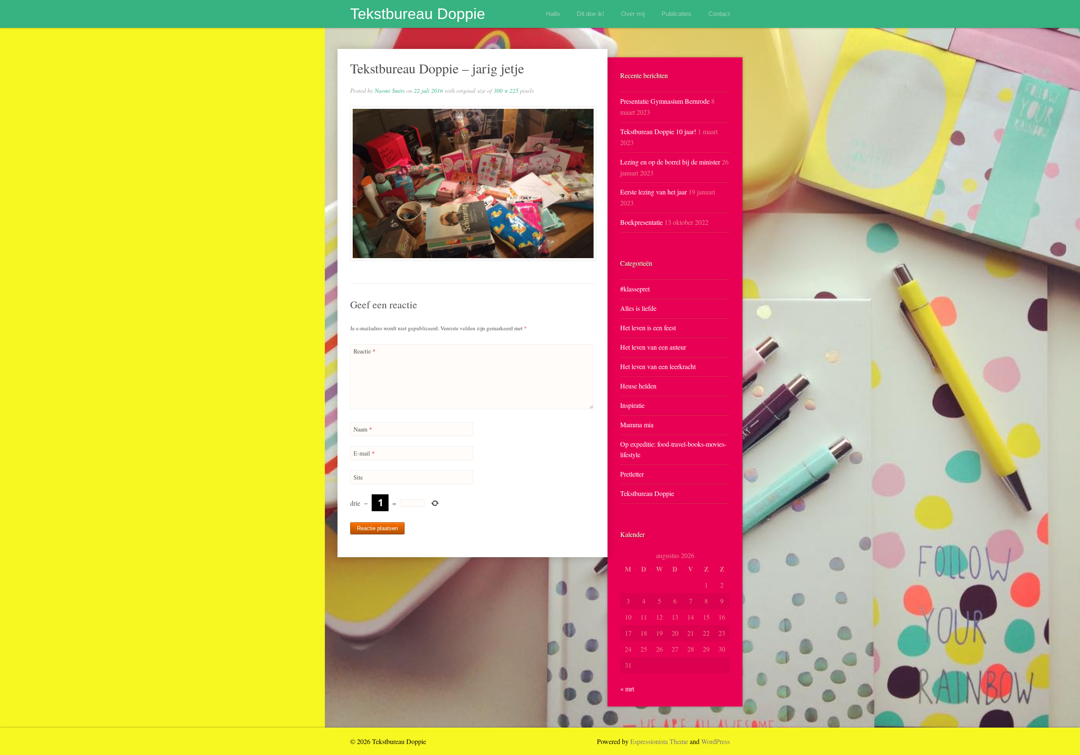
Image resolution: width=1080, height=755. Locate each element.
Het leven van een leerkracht (658, 366)
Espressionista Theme (659, 741)
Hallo (553, 13)
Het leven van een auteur (653, 346)
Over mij (633, 13)
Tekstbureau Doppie (417, 13)
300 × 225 (506, 90)
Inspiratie (632, 405)
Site (358, 477)
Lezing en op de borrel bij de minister (670, 161)
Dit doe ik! (590, 13)
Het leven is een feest (648, 327)
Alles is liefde (638, 308)
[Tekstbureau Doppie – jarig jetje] (472, 183)
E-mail (364, 453)
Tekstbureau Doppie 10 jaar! (658, 131)
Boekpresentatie (641, 222)
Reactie (364, 351)
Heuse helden (638, 385)
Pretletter (632, 473)
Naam (363, 429)
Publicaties (676, 13)
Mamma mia (636, 424)
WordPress (715, 741)
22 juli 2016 (428, 90)
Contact (719, 13)
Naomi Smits (390, 90)
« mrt (627, 688)
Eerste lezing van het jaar (653, 191)
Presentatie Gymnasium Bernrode (665, 101)
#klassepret (635, 288)
